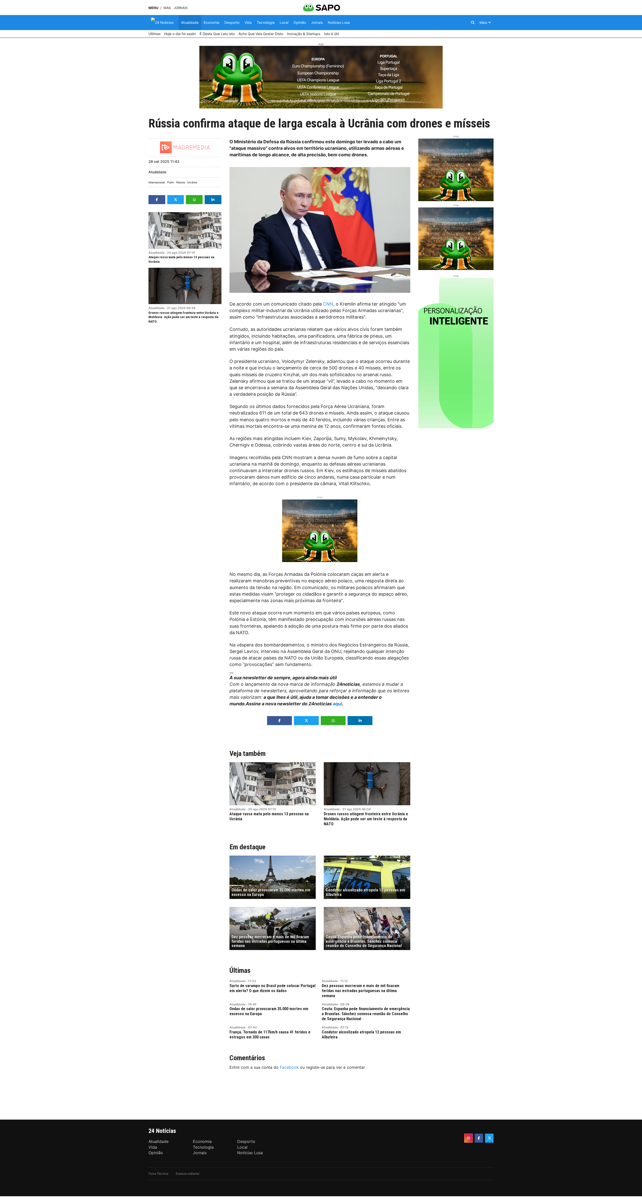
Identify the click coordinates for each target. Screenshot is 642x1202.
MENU (153, 8)
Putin (170, 182)
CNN (328, 304)
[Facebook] (479, 1138)
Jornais (181, 8)
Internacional (156, 182)
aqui (337, 703)
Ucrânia (192, 182)
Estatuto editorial (187, 1173)
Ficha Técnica (158, 1173)
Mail (167, 8)
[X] (489, 1138)
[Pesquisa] (472, 22)
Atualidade (157, 172)
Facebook (289, 1067)
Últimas (240, 970)
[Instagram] (468, 1138)
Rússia (180, 182)
